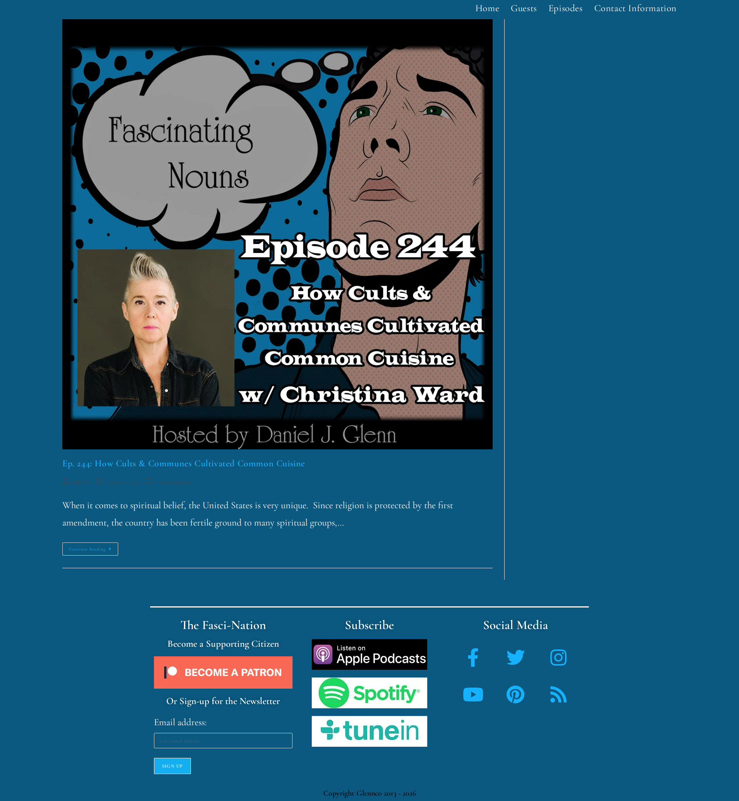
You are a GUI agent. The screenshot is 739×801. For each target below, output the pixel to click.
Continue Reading (93, 547)
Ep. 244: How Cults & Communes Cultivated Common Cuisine (183, 463)
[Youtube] (473, 694)
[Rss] (558, 694)
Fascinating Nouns (173, 482)
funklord (80, 482)
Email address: (180, 722)
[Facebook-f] (473, 657)
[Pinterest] (515, 694)
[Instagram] (558, 657)
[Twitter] (515, 657)
